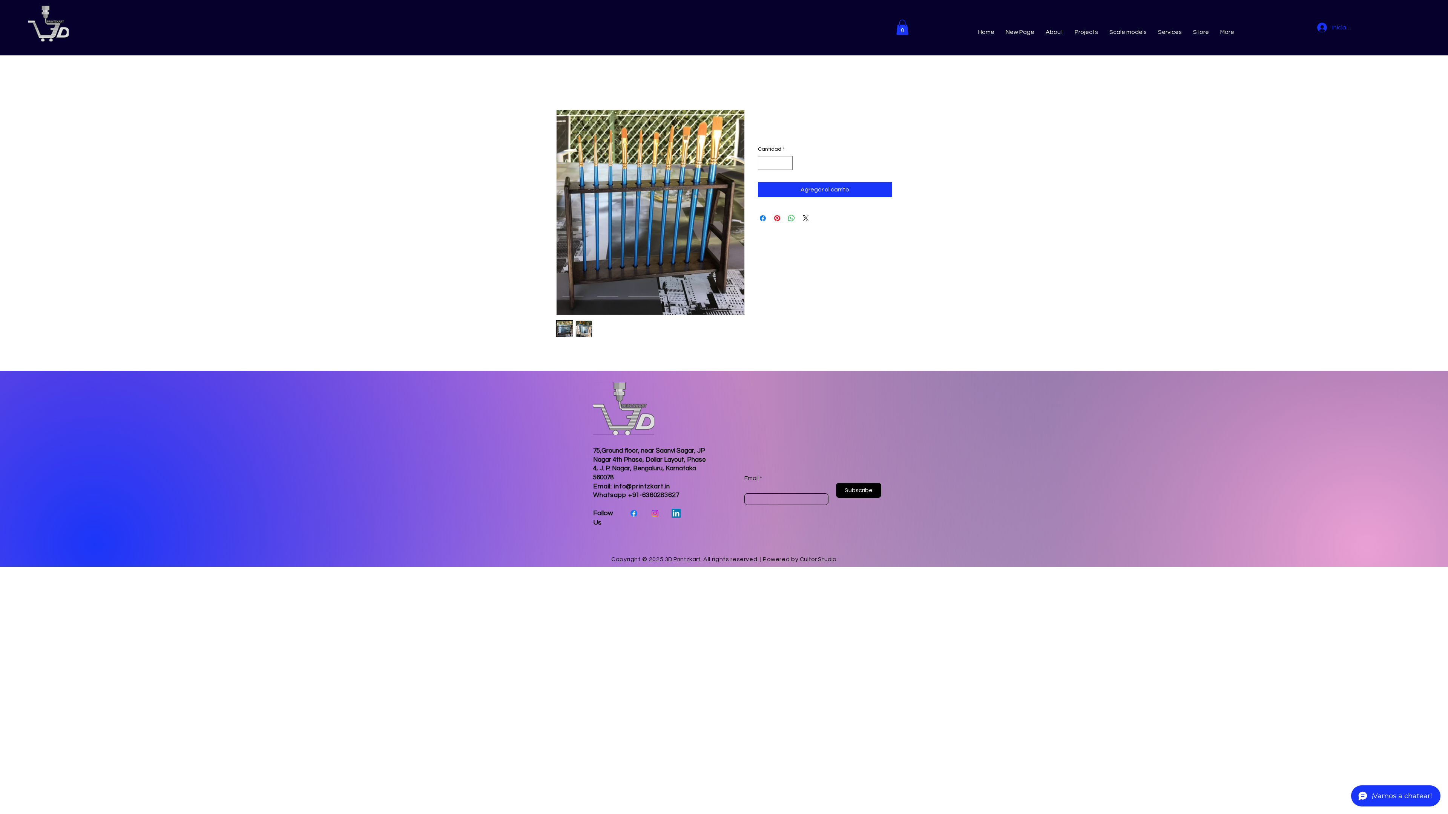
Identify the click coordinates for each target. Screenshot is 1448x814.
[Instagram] (655, 513)
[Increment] (786, 163)
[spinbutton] (775, 163)
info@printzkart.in (642, 486)
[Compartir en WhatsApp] (791, 218)
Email (751, 478)
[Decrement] (763, 163)
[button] (902, 27)
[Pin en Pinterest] (777, 218)
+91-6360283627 (654, 495)
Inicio (563, 83)
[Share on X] (805, 218)
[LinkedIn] (676, 513)
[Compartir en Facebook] (762, 218)
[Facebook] (633, 513)
